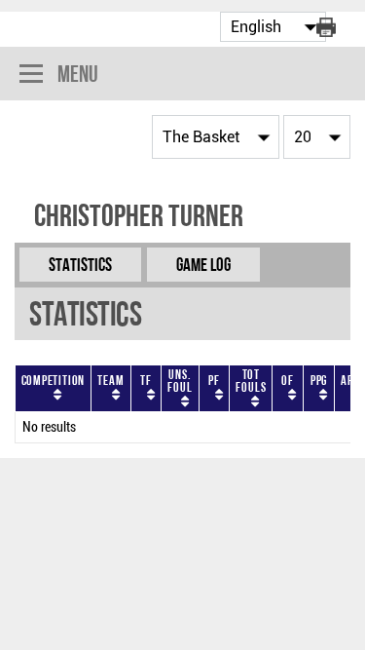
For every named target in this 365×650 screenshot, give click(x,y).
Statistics (80, 264)
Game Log (203, 264)
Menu (77, 73)
